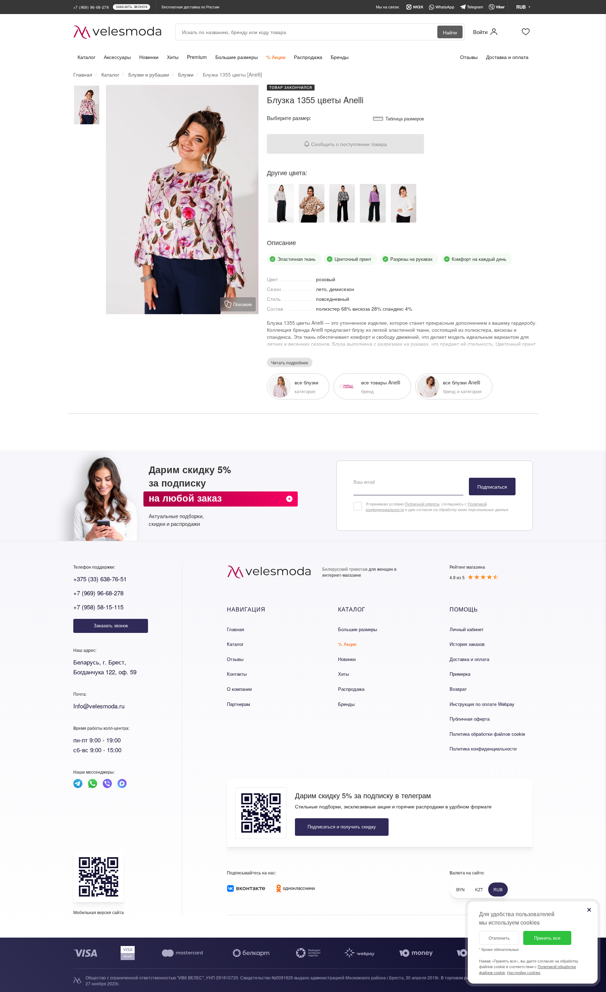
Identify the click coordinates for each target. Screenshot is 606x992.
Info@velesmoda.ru (98, 705)
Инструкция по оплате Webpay (482, 704)
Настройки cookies (523, 972)
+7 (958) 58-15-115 (98, 606)
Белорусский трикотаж (345, 569)
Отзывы (469, 56)
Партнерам (238, 704)
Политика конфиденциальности (483, 748)
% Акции (275, 56)
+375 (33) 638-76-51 (100, 578)
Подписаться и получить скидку (342, 826)
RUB (498, 889)
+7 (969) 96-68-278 (98, 592)
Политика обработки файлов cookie (487, 733)
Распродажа (308, 56)
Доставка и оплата (507, 56)
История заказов (467, 644)
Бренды (340, 56)
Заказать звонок (111, 625)
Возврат (458, 689)
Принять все (547, 937)
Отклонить (499, 938)
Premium (197, 56)
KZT (479, 889)
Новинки (149, 56)
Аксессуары (117, 56)
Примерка (460, 673)
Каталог (86, 56)
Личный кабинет (467, 629)
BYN (460, 889)
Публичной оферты (422, 504)
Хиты (173, 56)
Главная (235, 629)
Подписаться (492, 486)
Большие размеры (236, 56)
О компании (239, 689)
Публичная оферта (470, 718)
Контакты (237, 673)
